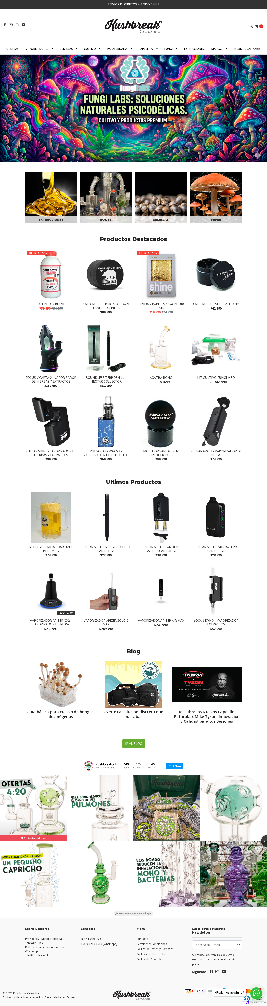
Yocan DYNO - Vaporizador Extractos (216, 622)
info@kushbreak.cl (92, 939)
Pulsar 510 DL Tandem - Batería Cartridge (161, 549)
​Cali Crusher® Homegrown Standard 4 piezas (106, 306)
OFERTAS (12, 48)
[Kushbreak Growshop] (133, 26)
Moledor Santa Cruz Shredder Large (161, 453)
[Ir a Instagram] (11, 25)
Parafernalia (117, 48)
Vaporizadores (37, 48)
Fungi (168, 48)
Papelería (146, 48)
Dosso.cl (72, 997)
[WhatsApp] (17, 25)
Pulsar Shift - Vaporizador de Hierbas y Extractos (51, 453)
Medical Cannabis (247, 48)
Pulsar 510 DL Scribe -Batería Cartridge (106, 549)
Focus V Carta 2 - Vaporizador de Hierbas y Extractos (51, 380)
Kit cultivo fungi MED (216, 378)
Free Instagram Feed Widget (135, 913)
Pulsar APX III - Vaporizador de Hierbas (216, 453)
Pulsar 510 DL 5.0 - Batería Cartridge (216, 549)
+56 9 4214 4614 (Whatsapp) (99, 944)
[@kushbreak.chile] (88, 766)
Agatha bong (161, 378)
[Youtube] (23, 25)
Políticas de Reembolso (151, 954)
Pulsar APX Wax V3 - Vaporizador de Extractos (106, 453)
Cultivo (90, 48)
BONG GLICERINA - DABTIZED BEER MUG (51, 549)
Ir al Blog (133, 743)
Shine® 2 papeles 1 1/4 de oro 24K (161, 306)
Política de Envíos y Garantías (155, 949)
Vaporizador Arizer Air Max (161, 620)
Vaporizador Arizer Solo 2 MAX (106, 622)
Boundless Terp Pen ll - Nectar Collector (106, 380)
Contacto (142, 939)
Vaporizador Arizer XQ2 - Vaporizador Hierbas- (51, 622)
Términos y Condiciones (151, 944)
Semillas (66, 48)
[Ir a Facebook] (5, 25)
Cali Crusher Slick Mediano (216, 304)
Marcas (216, 48)
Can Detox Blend (51, 304)
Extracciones (194, 48)
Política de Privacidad (149, 959)
